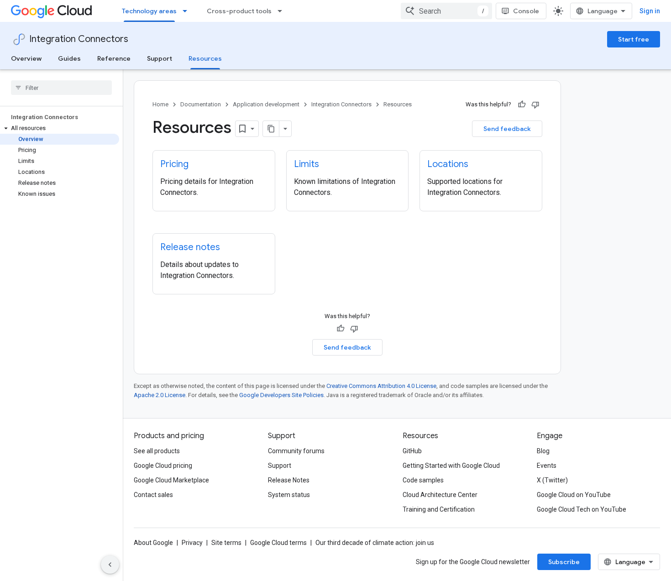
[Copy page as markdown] (271, 128)
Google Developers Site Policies (281, 395)
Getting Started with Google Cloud (451, 465)
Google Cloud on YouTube (574, 494)
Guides (69, 58)
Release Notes (288, 480)
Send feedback (507, 129)
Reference (114, 58)
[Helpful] (522, 104)
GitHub (412, 451)
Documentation (200, 104)
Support (159, 58)
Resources (205, 58)
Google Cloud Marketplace (171, 480)
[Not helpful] (535, 104)
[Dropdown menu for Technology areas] (188, 11)
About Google (153, 542)
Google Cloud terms (278, 542)
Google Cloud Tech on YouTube (581, 509)
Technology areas (149, 11)
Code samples (423, 480)
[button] (59, 128)
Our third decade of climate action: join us (374, 542)
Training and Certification (439, 509)
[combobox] (446, 11)
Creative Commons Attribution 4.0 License (381, 385)
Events (546, 465)
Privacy (192, 542)
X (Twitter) (552, 480)
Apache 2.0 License (159, 395)
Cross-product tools (239, 11)
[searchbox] (61, 87)
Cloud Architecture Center (440, 494)
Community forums (296, 451)
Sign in (650, 11)
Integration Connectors (78, 39)
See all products (157, 451)
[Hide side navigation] (110, 564)
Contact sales (153, 494)
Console (526, 11)
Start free (633, 39)
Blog (543, 451)
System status (289, 494)
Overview (26, 58)
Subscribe (564, 562)
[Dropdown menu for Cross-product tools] (283, 11)
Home (160, 104)
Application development (266, 104)
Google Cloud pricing (163, 465)
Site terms (226, 542)
